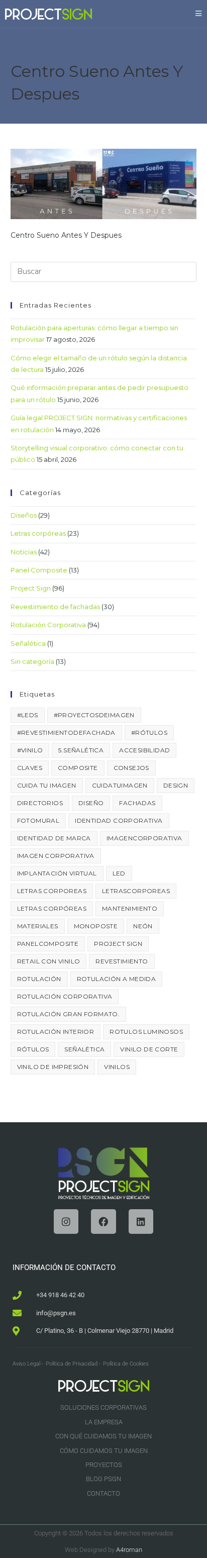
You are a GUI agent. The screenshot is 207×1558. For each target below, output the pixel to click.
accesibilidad (144, 750)
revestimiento (121, 961)
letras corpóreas (51, 908)
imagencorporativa (144, 838)
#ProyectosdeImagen (94, 715)
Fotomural (38, 820)
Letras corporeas (51, 891)
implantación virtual (57, 873)
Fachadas (137, 803)
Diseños (24, 515)
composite (78, 767)
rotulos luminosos (146, 1031)
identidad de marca (54, 838)
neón (143, 926)
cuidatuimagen (120, 785)
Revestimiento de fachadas (55, 607)
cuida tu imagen (46, 785)
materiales (37, 926)
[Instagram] (66, 1221)
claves (29, 767)
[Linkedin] (141, 1221)
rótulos (33, 1049)
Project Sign (31, 588)
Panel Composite (39, 570)
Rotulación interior (55, 1031)
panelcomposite (48, 943)
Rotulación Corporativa (48, 625)
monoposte (96, 926)
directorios (40, 803)
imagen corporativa (55, 855)
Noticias (24, 552)
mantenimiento (129, 908)
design (175, 785)
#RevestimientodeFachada (66, 732)
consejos (131, 767)
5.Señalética (81, 750)
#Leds (27, 715)
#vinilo (30, 750)
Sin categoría (32, 661)
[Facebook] (103, 1221)
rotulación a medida (116, 979)
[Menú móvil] (198, 13)
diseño (91, 803)
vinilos (117, 1066)
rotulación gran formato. (68, 1014)
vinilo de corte (149, 1049)
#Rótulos (149, 732)
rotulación (39, 979)
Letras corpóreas (38, 533)
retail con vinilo (48, 961)
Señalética (28, 643)
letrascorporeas (136, 891)
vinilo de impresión (53, 1066)
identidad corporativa (118, 820)
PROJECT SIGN (118, 943)
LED (119, 873)
